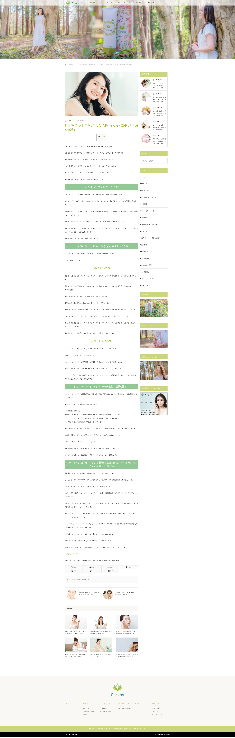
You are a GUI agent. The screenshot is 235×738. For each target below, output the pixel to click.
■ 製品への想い (145, 190)
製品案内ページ (72, 554)
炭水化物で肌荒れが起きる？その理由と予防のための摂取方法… (159, 113)
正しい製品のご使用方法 (89, 711)
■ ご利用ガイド (145, 217)
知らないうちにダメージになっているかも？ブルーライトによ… (159, 85)
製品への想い (86, 708)
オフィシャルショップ (124, 2)
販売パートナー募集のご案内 (125, 708)
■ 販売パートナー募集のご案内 (150, 238)
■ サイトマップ (145, 285)
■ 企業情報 (143, 204)
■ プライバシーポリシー (148, 279)
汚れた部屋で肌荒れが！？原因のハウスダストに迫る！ (101, 655)
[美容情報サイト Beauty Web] (154, 415)
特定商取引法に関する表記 (107, 711)
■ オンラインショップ (147, 211)
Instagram (72, 734)
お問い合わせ (150, 2)
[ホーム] (65, 62)
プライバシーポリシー (157, 714)
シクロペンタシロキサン (80, 120)
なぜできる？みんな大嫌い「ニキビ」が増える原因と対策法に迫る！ (127, 632)
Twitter (66, 734)
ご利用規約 (155, 711)
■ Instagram (144, 251)
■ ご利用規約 (144, 272)
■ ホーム (143, 177)
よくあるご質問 (156, 708)
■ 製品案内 (143, 183)
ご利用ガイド (103, 708)
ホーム (67, 703)
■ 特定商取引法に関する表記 (149, 224)
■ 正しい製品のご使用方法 (148, 197)
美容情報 (138, 2)
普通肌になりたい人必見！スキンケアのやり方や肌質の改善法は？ (127, 655)
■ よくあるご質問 (146, 265)
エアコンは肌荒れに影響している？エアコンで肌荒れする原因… (159, 99)
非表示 (103, 136)
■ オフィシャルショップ (148, 231)
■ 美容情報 (143, 245)
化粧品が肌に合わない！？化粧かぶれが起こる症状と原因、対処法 (76, 655)
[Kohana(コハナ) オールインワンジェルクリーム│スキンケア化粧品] (117, 695)
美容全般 (84, 579)
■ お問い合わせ (145, 258)
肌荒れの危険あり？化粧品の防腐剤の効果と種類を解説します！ (101, 632)
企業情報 (85, 714)
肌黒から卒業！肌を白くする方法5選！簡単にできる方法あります (75, 632)
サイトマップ (155, 718)
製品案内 (92, 2)
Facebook (69, 734)
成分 (87, 579)
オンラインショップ (106, 2)
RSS (75, 734)
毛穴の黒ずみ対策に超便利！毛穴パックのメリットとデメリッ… (159, 141)
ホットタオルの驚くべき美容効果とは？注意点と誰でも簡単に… (159, 127)
